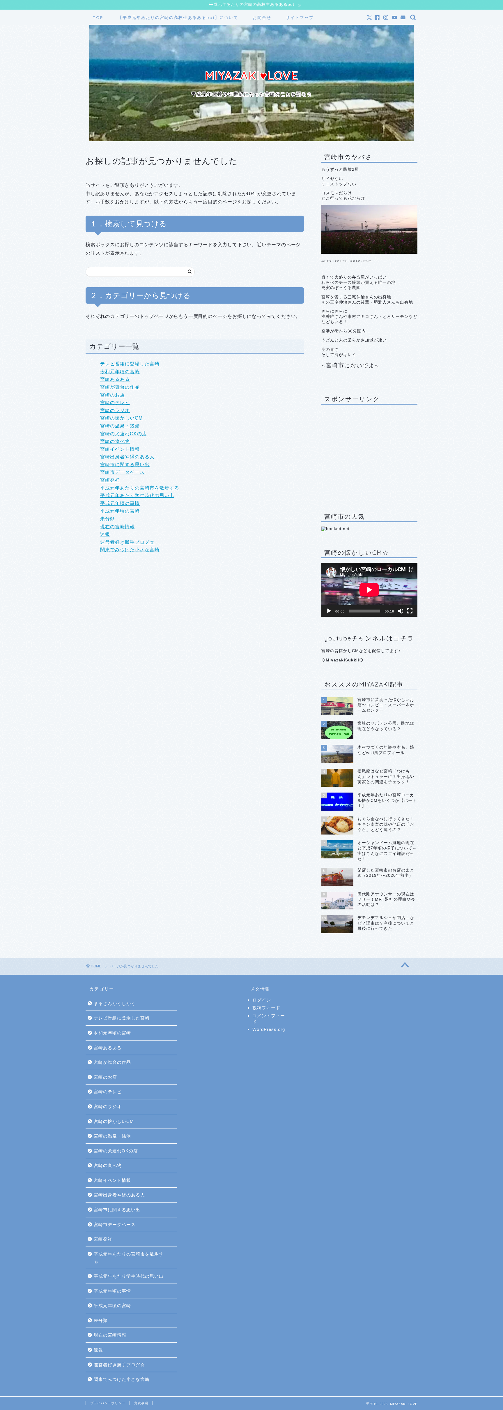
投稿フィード (266, 1007)
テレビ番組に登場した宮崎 (130, 363)
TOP (98, 17)
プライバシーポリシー (107, 1403)
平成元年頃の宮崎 (120, 510)
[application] (369, 590)
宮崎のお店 (112, 394)
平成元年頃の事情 (120, 503)
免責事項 (141, 1403)
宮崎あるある (115, 379)
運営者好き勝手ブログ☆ (127, 542)
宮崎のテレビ (115, 402)
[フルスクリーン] (410, 611)
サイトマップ (300, 17)
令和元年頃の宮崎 (120, 371)
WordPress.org (268, 1029)
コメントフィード (268, 1018)
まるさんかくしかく (115, 1003)
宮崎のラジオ (115, 410)
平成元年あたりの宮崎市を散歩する (139, 487)
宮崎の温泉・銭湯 (120, 425)
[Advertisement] (369, 454)
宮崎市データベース (122, 472)
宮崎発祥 (110, 480)
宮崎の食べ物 (115, 441)
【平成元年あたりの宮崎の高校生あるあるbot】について (178, 17)
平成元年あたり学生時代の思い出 (137, 495)
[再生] (329, 611)
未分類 (107, 518)
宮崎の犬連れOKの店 (123, 433)
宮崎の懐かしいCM (121, 418)
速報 (105, 534)
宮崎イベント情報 (120, 449)
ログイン (261, 999)
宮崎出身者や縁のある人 (127, 456)
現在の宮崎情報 (117, 526)
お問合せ (262, 17)
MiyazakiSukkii (342, 660)
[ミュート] (400, 611)
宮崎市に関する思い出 (125, 464)
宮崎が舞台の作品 (120, 387)
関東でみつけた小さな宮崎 (130, 549)
